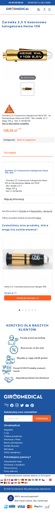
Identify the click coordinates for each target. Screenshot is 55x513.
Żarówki (23, 211)
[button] (19, 310)
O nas (6, 433)
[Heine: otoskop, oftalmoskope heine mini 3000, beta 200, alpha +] (27, 109)
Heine (38, 218)
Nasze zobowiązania (13, 443)
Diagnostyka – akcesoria (41, 211)
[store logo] (17, 10)
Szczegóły (10, 152)
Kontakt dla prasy (11, 446)
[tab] (27, 154)
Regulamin (8, 430)
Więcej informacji (14, 199)
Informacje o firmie (12, 439)
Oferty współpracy (12, 452)
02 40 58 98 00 (16, 2)
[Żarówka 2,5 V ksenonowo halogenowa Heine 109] (27, 89)
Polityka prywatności (13, 436)
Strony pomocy (10, 468)
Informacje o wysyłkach (14, 465)
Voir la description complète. (15, 123)
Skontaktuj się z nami (39, 2)
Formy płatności (11, 471)
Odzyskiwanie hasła (12, 461)
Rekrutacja (8, 449)
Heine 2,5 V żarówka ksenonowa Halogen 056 (25, 286)
